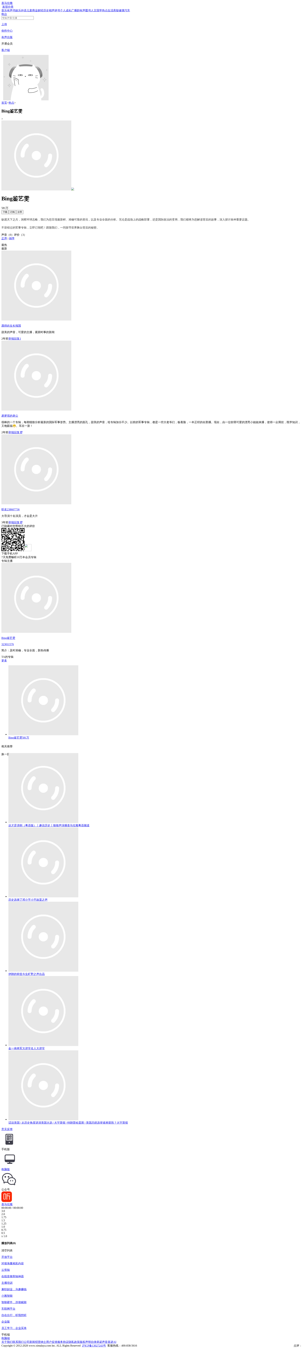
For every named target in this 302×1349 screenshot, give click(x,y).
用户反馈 (51, 1341)
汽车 (127, 10)
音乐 (4, 10)
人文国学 (96, 10)
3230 (4, 644)
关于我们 (7, 1341)
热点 (105, 10)
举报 (11, 338)
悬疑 (116, 10)
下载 (5, 212)
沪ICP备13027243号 (94, 1345)
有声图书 (85, 10)
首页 (4, 102)
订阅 (12, 212)
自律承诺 (96, 1341)
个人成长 (65, 10)
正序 (4, 238)
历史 (46, 10)
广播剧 (75, 10)
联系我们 (18, 1341)
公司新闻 (29, 1341)
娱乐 (18, 10)
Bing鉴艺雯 (8, 637)
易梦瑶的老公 (9, 415)
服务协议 (63, 1341)
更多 (4, 660)
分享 (19, 212)
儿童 (29, 10)
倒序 (12, 238)
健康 (121, 10)
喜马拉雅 (7, 3)
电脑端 (5, 1338)
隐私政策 (74, 1341)
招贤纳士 (40, 1341)
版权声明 (85, 1341)
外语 (24, 10)
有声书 (11, 10)
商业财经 (37, 10)
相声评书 (54, 10)
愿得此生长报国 (11, 325)
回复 (17, 338)
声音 (105, 1341)
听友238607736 (10, 509)
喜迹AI (112, 1341)
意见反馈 (7, 1129)
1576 (11, 644)
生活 (110, 10)
